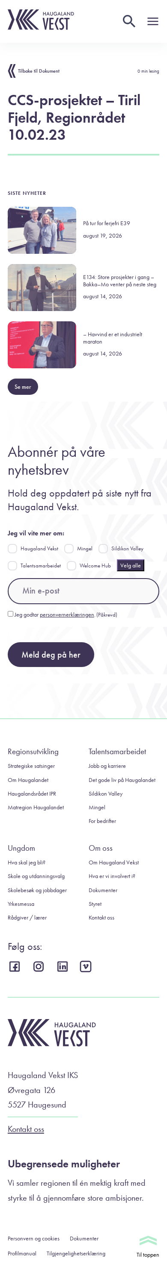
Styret (95, 904)
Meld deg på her (51, 654)
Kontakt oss (101, 917)
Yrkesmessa (21, 904)
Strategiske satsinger (31, 766)
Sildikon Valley (127, 548)
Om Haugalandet (28, 780)
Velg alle (130, 565)
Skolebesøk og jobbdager (37, 890)
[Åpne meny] (152, 21)
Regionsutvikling (33, 751)
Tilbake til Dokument (39, 71)
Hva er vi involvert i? (112, 876)
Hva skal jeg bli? (26, 862)
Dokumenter (103, 890)
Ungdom (21, 848)
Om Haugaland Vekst (114, 862)
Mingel (84, 548)
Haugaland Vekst (39, 548)
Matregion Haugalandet (36, 807)
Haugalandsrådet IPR (32, 793)
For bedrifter (102, 821)
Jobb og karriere (107, 766)
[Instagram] (40, 966)
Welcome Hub (95, 565)
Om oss (101, 848)
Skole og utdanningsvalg (36, 876)
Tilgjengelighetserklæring (76, 1253)
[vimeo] (88, 967)
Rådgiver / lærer (27, 917)
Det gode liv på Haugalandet (122, 780)
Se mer (23, 387)
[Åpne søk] (129, 21)
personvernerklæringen (67, 614)
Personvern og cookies (34, 1238)
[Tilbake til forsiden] (41, 28)
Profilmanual (22, 1253)
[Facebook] (16, 966)
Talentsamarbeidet (41, 565)
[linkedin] (64, 966)
